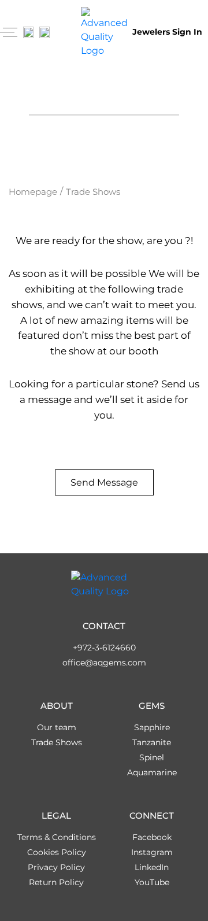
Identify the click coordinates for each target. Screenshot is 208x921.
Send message (104, 482)
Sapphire (152, 727)
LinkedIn (152, 867)
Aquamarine (152, 772)
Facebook (152, 837)
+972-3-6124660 (104, 647)
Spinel (151, 757)
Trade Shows (56, 742)
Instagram (152, 852)
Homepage (33, 191)
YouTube (152, 882)
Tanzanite (151, 742)
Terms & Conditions (56, 837)
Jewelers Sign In (167, 32)
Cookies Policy (56, 852)
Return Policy (56, 882)
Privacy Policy (56, 867)
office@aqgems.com (104, 662)
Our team (56, 727)
